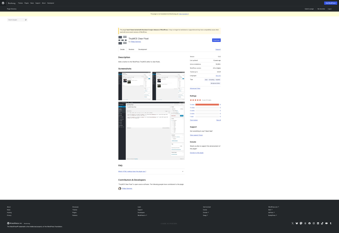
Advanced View (195, 88)
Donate (206, 212)
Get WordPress (331, 3)
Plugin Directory (11, 9)
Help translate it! (184, 14)
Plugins (74, 212)
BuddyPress (272, 215)
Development (142, 49)
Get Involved (207, 207)
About (9, 207)
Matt (270, 210)
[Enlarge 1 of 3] (148, 74)
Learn (139, 207)
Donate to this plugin (196, 153)
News (8, 210)
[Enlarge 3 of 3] (182, 104)
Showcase (75, 207)
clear (206, 79)
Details (122, 49)
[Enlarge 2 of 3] (182, 74)
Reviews (131, 49)
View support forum (196, 135)
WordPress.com (273, 207)
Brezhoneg (27, 223)
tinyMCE (218, 79)
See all (218, 120)
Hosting (9, 212)
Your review (194, 120)
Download (216, 40)
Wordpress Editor (215, 83)
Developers (141, 212)
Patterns (74, 215)
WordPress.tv (142, 215)
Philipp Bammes (136, 42)
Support (218, 49)
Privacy (9, 215)
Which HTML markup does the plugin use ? (132, 171)
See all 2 (218, 75)
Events (205, 210)
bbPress (271, 212)
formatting (211, 79)
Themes (74, 210)
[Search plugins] (26, 20)
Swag (205, 215)
